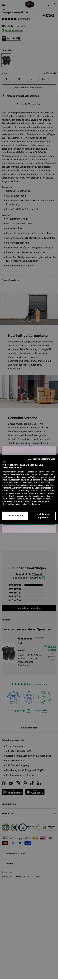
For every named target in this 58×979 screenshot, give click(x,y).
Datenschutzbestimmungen (42, 459)
